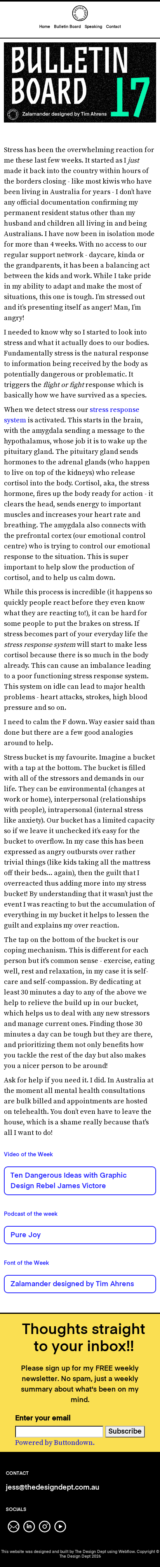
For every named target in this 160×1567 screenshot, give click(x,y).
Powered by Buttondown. (55, 1442)
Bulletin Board (67, 27)
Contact (113, 27)
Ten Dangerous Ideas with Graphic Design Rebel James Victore (68, 1181)
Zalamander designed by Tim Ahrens (72, 1284)
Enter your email (43, 1418)
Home (44, 27)
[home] (80, 13)
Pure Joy (25, 1235)
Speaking (93, 27)
